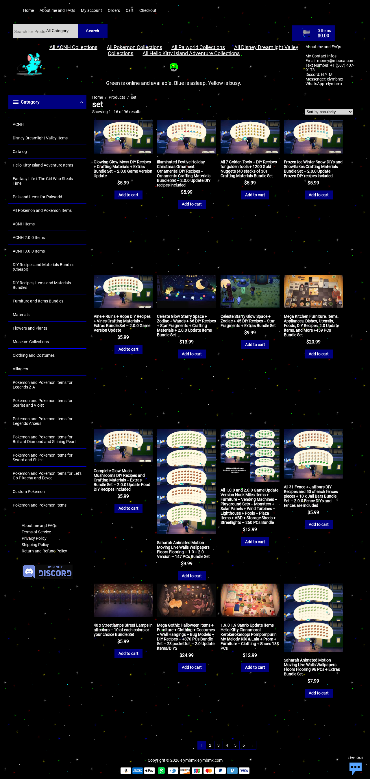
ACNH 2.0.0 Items (29, 237)
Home (28, 10)
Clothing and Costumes (34, 355)
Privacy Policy (34, 538)
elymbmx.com (210, 760)
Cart (130, 10)
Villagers (20, 369)
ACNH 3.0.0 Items (29, 251)
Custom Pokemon (29, 491)
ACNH (18, 124)
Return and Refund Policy (44, 551)
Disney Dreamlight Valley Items (40, 138)
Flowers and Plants (30, 328)
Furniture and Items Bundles (38, 301)
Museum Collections (31, 341)
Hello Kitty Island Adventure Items (43, 165)
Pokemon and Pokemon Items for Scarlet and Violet (43, 403)
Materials (21, 314)
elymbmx (335, 79)
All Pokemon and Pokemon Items (42, 210)
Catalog (20, 151)
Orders (114, 10)
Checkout (147, 10)
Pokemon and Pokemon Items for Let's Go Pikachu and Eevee (47, 475)
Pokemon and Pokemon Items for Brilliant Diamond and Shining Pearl (44, 439)
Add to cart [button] (128, 195)
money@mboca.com (335, 60)
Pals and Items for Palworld (37, 197)
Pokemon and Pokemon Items (39, 505)
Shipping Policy (35, 544)
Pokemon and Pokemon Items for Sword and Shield (43, 457)
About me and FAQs (57, 10)
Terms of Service (36, 532)
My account (91, 10)
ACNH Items (24, 224)
